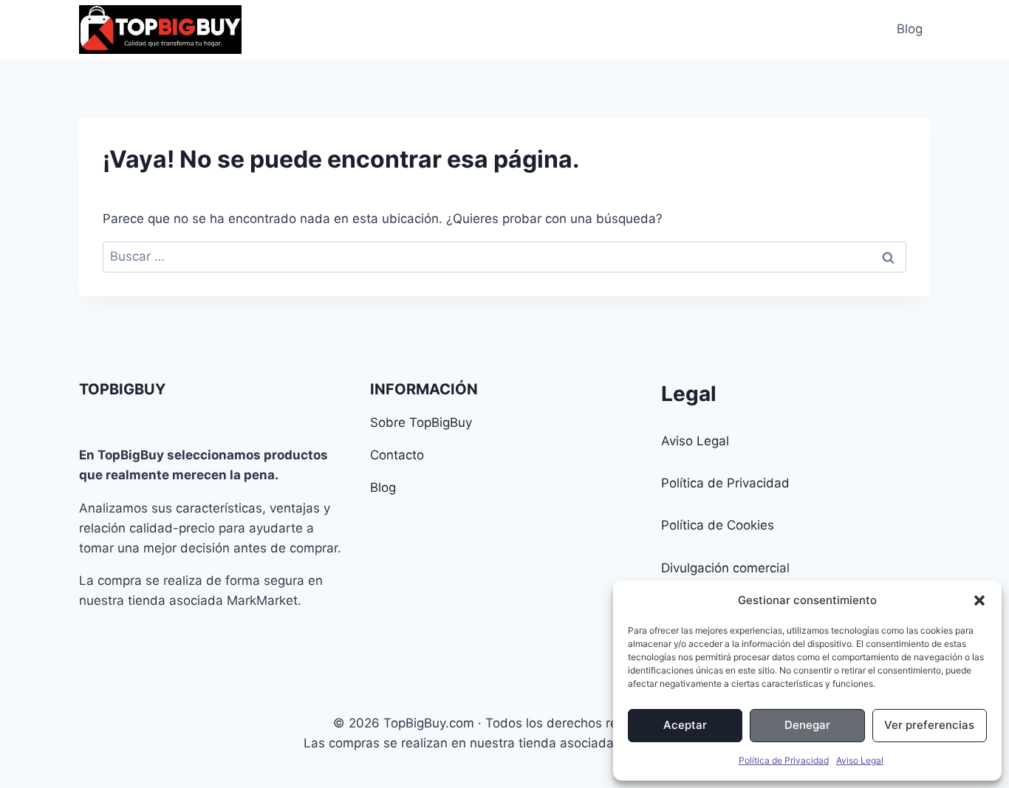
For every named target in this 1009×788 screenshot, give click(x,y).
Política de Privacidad (784, 760)
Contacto (397, 455)
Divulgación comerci (720, 568)
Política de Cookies (717, 525)
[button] (979, 600)
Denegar (807, 725)
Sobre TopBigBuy (421, 422)
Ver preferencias (929, 725)
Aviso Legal (859, 760)
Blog (910, 28)
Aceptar (685, 725)
